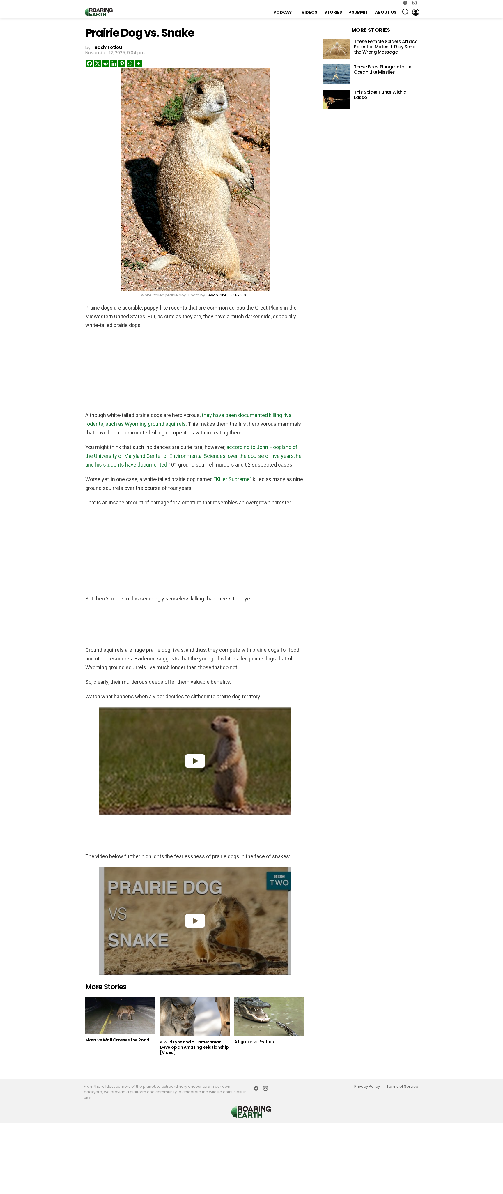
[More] (138, 63)
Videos (309, 12)
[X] (97, 63)
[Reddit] (105, 63)
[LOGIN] (415, 12)
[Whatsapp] (130, 63)
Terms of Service (402, 1086)
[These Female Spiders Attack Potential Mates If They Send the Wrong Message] (336, 49)
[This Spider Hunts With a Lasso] (336, 99)
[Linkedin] (113, 63)
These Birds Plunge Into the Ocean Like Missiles (383, 69)
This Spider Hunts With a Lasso (380, 94)
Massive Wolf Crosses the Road (117, 1040)
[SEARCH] (405, 12)
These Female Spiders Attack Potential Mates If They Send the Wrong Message (385, 46)
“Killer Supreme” (233, 479)
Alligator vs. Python (254, 1041)
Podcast (284, 12)
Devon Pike (216, 295)
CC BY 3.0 (237, 295)
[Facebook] (89, 63)
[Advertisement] (195, 371)
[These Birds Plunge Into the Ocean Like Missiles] (336, 74)
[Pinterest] (121, 63)
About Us (385, 12)
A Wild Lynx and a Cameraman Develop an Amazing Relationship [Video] (194, 1047)
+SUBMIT (358, 12)
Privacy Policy (367, 1086)
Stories (333, 12)
